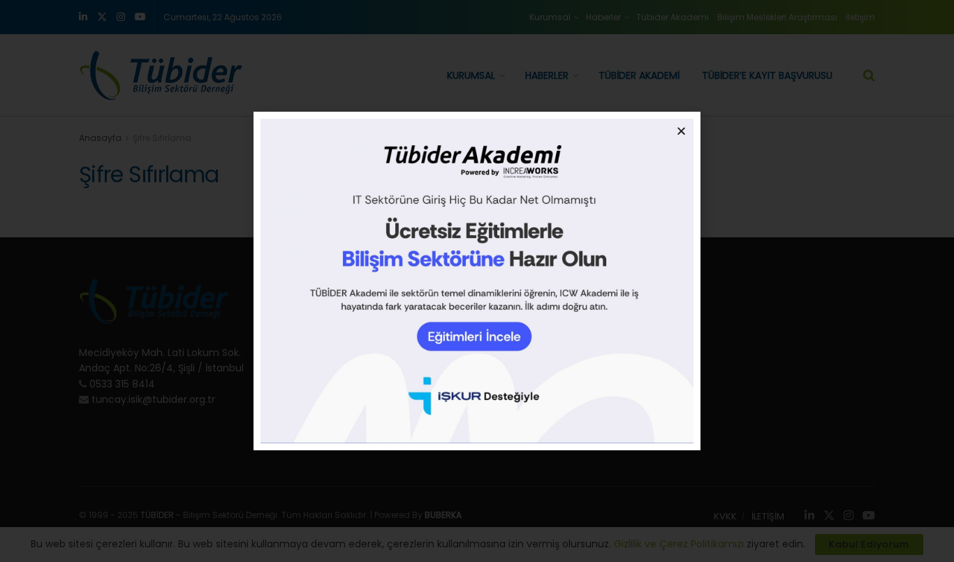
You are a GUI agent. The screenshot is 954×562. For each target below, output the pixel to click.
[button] (681, 131)
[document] (477, 281)
